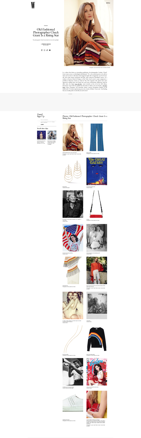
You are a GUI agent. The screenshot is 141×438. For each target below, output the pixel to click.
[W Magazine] (33, 5)
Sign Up (40, 115)
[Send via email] (50, 50)
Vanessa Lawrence (46, 44)
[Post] (44, 50)
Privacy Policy (45, 122)
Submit (42, 124)
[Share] (42, 50)
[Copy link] (47, 50)
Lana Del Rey (78, 84)
